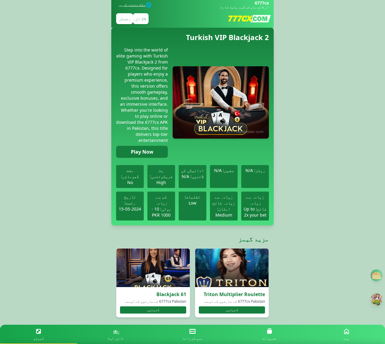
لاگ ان (140, 18)
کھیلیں (232, 309)
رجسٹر (125, 18)
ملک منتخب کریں (132, 4)
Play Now (142, 152)
